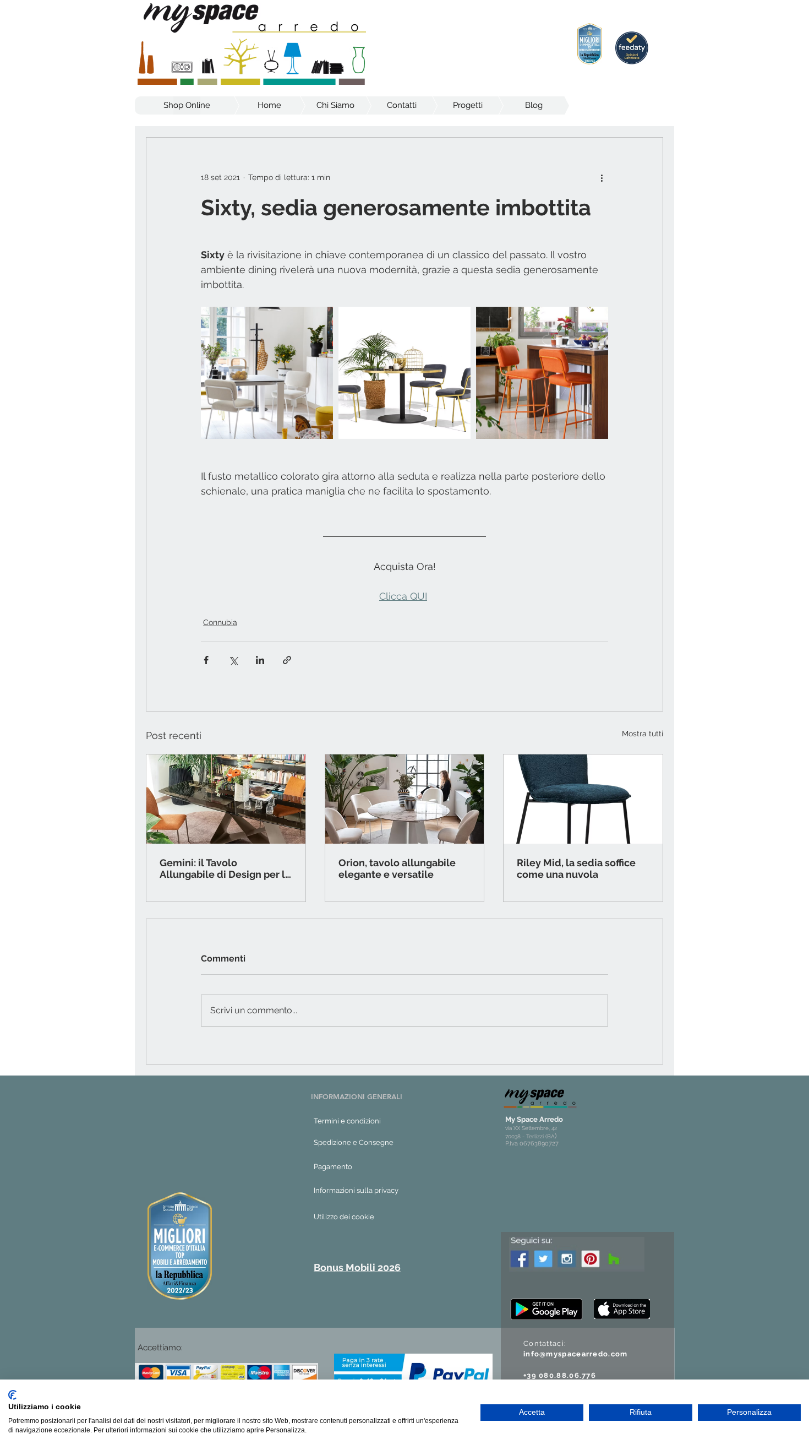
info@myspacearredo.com (575, 1354)
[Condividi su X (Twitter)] (233, 660)
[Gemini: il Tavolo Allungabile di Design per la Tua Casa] (225, 799)
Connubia (220, 622)
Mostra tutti (642, 733)
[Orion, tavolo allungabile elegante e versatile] (404, 799)
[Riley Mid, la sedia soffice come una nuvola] (583, 799)
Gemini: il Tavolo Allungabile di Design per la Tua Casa (225, 868)
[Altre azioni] (601, 177)
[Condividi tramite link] (287, 660)
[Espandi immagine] (267, 373)
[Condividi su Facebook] (206, 660)
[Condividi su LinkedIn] (260, 660)
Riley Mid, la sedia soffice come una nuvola (576, 868)
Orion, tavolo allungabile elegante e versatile (397, 868)
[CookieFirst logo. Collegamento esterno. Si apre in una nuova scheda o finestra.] (12, 1395)
